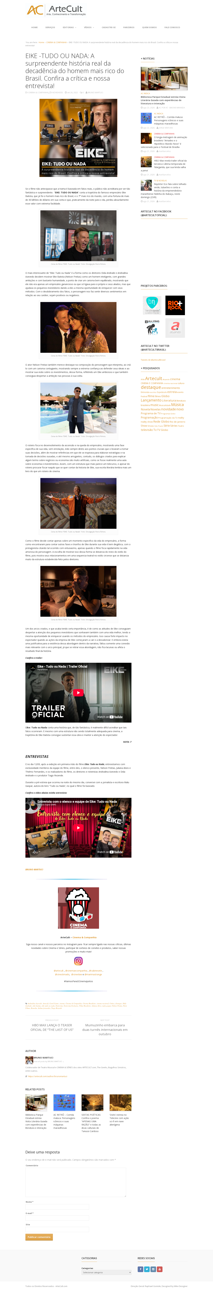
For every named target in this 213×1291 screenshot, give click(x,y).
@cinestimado (62, 974)
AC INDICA (145, 93)
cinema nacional (103, 1003)
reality (181, 417)
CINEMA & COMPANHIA (56, 42)
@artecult (58, 970)
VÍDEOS (88, 27)
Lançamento (151, 400)
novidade (168, 409)
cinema (62, 1003)
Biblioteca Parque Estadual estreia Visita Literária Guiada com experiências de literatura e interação (36, 1121)
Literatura (169, 400)
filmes (158, 396)
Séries (173, 425)
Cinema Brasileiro (89, 1003)
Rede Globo (161, 421)
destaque (118, 1003)
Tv (155, 430)
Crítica (112, 1003)
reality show (147, 421)
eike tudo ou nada (48, 1006)
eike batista (37, 1006)
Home (34, 27)
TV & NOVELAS (160, 180)
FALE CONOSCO (172, 27)
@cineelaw (76, 974)
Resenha (34, 1008)
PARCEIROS (128, 27)
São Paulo (158, 426)
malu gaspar (106, 1006)
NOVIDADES (57, 92)
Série (167, 425)
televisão (147, 430)
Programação (149, 417)
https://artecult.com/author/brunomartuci (47, 1076)
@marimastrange (93, 974)
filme (151, 396)
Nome (29, 1201)
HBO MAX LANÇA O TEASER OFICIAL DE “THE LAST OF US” (52, 1027)
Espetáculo (162, 392)
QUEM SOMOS (149, 27)
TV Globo (162, 430)
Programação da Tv (167, 417)
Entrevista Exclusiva (71, 1006)
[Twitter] (147, 1269)
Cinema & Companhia (85, 937)
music (154, 405)
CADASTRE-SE (109, 27)
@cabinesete (95, 970)
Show (144, 425)
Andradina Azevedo (35, 1003)
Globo (165, 396)
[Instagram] (153, 1269)
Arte (143, 379)
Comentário (32, 1165)
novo (180, 409)
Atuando (166, 379)
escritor (153, 392)
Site (28, 1224)
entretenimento (171, 388)
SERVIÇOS (50, 27)
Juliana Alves (96, 1006)
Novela (145, 409)
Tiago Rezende (56, 1008)
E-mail (30, 1213)
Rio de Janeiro (177, 421)
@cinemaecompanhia (76, 970)
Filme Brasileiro (85, 1006)
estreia (172, 392)
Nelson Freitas (117, 1006)
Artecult (45, 1003)
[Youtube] (159, 1269)
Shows (151, 425)
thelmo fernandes (44, 1008)
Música (177, 404)
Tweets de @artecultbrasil (153, 359)
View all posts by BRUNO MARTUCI (49, 1061)
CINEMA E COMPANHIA (152, 383)
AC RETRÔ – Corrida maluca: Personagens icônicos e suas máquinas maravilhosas (64, 1121)
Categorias (87, 1268)
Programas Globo (168, 413)
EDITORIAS (68, 27)
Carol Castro (54, 1003)
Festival (144, 396)
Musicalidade (165, 405)
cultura (181, 383)
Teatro (181, 425)
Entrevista (59, 1006)
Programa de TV (151, 413)
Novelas (155, 409)
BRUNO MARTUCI (43, 1057)
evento (180, 392)
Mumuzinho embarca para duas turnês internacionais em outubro (105, 1029)
